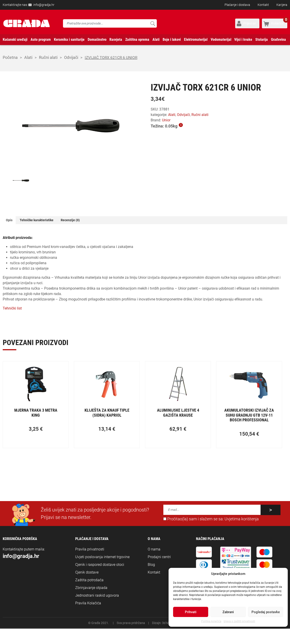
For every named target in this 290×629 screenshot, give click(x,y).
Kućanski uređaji (15, 39)
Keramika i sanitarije (69, 39)
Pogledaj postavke (265, 612)
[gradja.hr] (26, 23)
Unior (166, 120)
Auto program (41, 39)
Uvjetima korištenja (242, 519)
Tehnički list (12, 308)
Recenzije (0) (70, 220)
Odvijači (71, 57)
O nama (154, 549)
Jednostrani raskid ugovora (97, 595)
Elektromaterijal (196, 39)
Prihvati (190, 612)
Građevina (278, 39)
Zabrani (228, 612)
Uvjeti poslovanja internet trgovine (102, 557)
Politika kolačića (211, 621)
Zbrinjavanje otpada (91, 588)
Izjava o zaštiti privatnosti (239, 621)
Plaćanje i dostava (237, 5)
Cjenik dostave (87, 572)
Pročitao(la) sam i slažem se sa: (212, 519)
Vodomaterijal (221, 39)
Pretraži (152, 23)
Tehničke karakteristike (36, 220)
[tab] (9, 220)
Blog (151, 564)
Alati (156, 39)
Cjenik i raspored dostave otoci (99, 564)
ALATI (28, 57)
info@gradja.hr (43, 5)
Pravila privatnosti (89, 549)
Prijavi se (249, 23)
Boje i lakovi (172, 39)
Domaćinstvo (97, 39)
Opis (9, 220)
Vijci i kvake (243, 39)
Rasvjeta (115, 39)
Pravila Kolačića (88, 603)
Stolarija (261, 39)
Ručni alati (48, 57)
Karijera (281, 5)
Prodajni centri (159, 557)
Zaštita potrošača (89, 580)
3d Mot (167, 623)
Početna (10, 57)
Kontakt (263, 5)
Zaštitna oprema (137, 39)
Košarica (279, 22)
